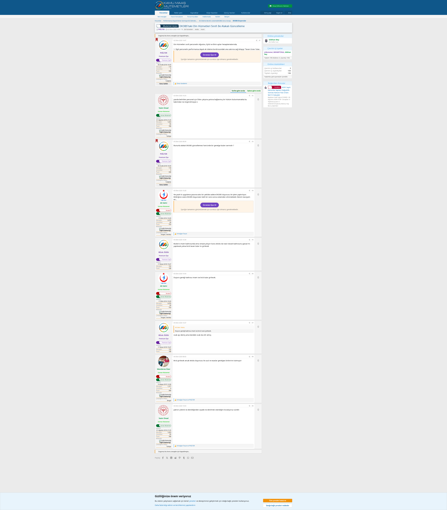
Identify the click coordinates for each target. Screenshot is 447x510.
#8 (253, 357)
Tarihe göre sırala (238, 91)
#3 (253, 142)
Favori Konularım (177, 17)
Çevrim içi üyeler (275, 48)
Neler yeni (178, 13)
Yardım (217, 17)
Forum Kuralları (192, 17)
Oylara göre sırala (254, 91)
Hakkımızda (207, 17)
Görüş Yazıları (229, 13)
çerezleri (192, 501)
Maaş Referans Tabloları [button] (281, 6)
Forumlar (163, 13)
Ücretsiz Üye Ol (209, 55)
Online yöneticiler (276, 36)
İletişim (226, 17)
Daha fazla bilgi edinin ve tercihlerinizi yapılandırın (175, 505)
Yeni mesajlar (161, 17)
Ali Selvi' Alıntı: (180, 327)
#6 (253, 274)
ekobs (197, 29)
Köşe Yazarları (212, 13)
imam (203, 29)
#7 (253, 323)
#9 (253, 406)
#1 (260, 40)
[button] (184, 13)
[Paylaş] (256, 40)
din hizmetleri (188, 29)
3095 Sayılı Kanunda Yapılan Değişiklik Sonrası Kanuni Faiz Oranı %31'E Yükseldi (279, 91)
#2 (253, 96)
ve (186, 400)
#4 (253, 191)
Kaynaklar (194, 13)
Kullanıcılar (245, 13)
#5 (253, 240)
